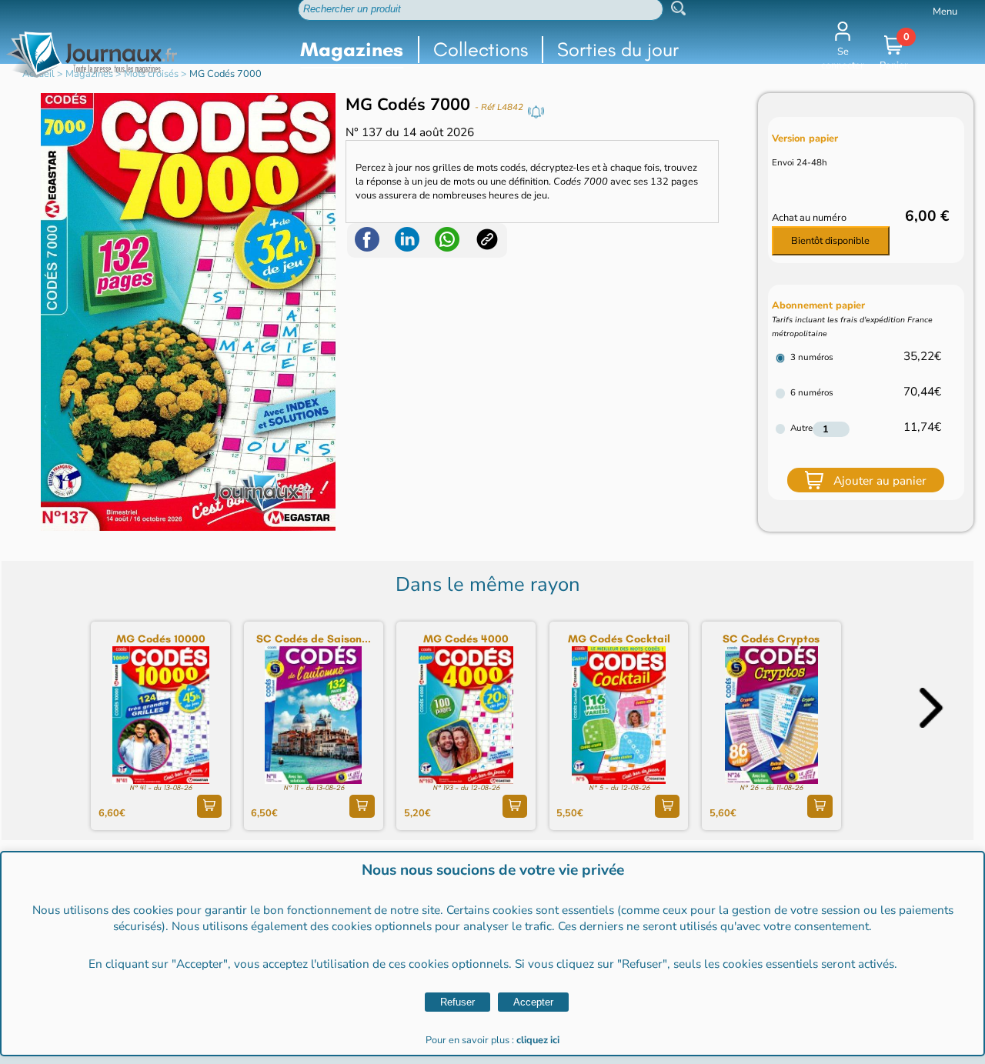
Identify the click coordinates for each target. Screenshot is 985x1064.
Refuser (457, 1002)
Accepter (533, 1002)
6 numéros (811, 392)
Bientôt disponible (830, 241)
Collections (480, 50)
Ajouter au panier (880, 480)
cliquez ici (537, 1040)
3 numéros (811, 357)
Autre (801, 428)
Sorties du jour (618, 50)
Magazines (351, 50)
